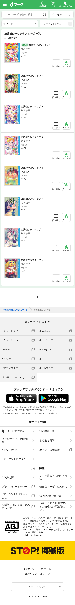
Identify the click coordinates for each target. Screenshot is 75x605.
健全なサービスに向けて (53, 486)
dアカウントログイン (14, 459)
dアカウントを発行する (37, 568)
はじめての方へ (16, 431)
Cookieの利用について (52, 495)
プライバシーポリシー (14, 486)
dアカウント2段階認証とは (15, 496)
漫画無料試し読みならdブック (15, 310)
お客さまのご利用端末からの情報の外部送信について (53, 506)
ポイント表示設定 (49, 449)
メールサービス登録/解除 (15, 440)
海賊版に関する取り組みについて (16, 506)
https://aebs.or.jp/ (33, 535)
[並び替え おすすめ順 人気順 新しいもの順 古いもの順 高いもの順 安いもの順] (19, 23)
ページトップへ (37, 586)
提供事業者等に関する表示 (53, 477)
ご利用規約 (8, 477)
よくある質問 (47, 440)
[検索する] (44, 14)
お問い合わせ (9, 449)
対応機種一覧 (47, 431)
